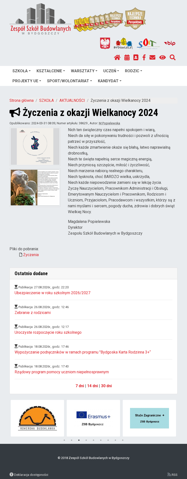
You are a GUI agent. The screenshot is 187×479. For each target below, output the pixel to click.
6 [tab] (100, 440)
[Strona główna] (117, 57)
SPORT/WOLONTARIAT (68, 81)
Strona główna (21, 100)
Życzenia (31, 254)
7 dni (79, 386)
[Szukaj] (173, 57)
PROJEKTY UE (25, 81)
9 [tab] (122, 440)
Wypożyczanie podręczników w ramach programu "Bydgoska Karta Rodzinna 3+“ (83, 352)
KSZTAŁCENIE (49, 71)
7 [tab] (108, 440)
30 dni (106, 386)
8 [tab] (115, 440)
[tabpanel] (52, 418)
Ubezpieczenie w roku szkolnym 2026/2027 (52, 293)
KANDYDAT (108, 81)
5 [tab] (93, 440)
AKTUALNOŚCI (72, 100)
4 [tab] (86, 440)
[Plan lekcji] (126, 57)
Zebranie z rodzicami (33, 312)
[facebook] (144, 57)
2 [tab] (71, 440)
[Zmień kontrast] (162, 57)
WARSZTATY (82, 71)
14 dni (92, 386)
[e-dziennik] (135, 57)
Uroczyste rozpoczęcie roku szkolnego (48, 332)
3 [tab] (78, 440)
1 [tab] (64, 440)
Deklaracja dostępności (31, 475)
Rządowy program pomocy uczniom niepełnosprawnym (62, 372)
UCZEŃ (109, 71)
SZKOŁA (20, 71)
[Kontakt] (152, 57)
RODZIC (132, 71)
